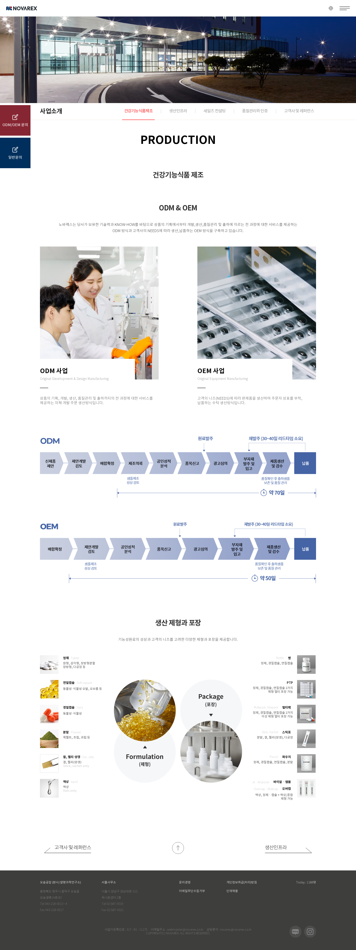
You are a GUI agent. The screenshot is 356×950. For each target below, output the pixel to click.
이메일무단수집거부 (192, 891)
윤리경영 (185, 882)
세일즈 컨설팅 (214, 111)
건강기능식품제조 (138, 111)
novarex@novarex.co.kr (236, 929)
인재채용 (232, 891)
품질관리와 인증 (255, 111)
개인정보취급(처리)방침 (241, 882)
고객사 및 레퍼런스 (299, 111)
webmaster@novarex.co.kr (185, 929)
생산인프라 (178, 111)
